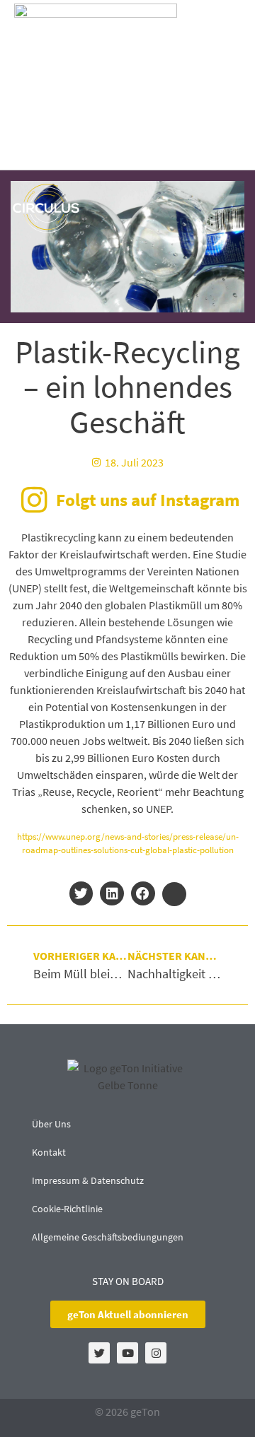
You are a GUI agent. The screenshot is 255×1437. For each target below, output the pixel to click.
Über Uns (51, 1124)
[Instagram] (155, 1352)
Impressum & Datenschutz (88, 1180)
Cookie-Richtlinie (67, 1208)
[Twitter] (99, 1352)
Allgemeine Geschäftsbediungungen (107, 1237)
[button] (224, 85)
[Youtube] (127, 1352)
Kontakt (49, 1152)
